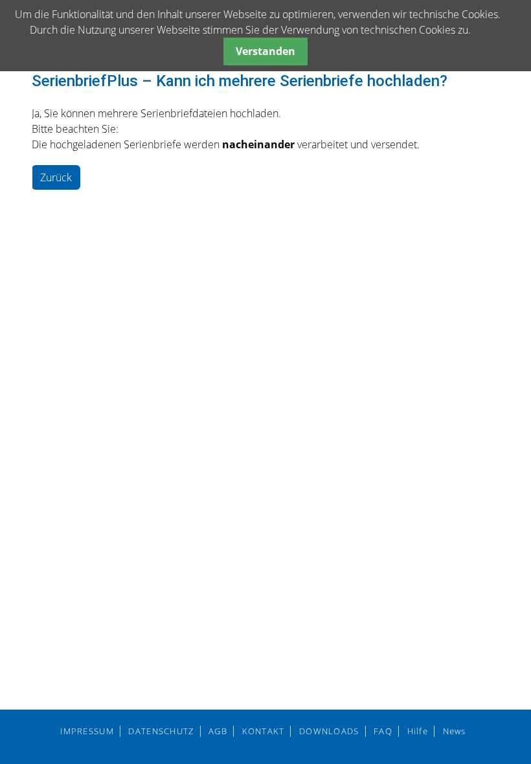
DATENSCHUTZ (161, 731)
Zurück (56, 177)
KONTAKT (263, 731)
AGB (218, 731)
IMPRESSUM (87, 731)
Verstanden (265, 51)
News (454, 731)
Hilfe (417, 731)
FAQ (383, 731)
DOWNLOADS (329, 731)
